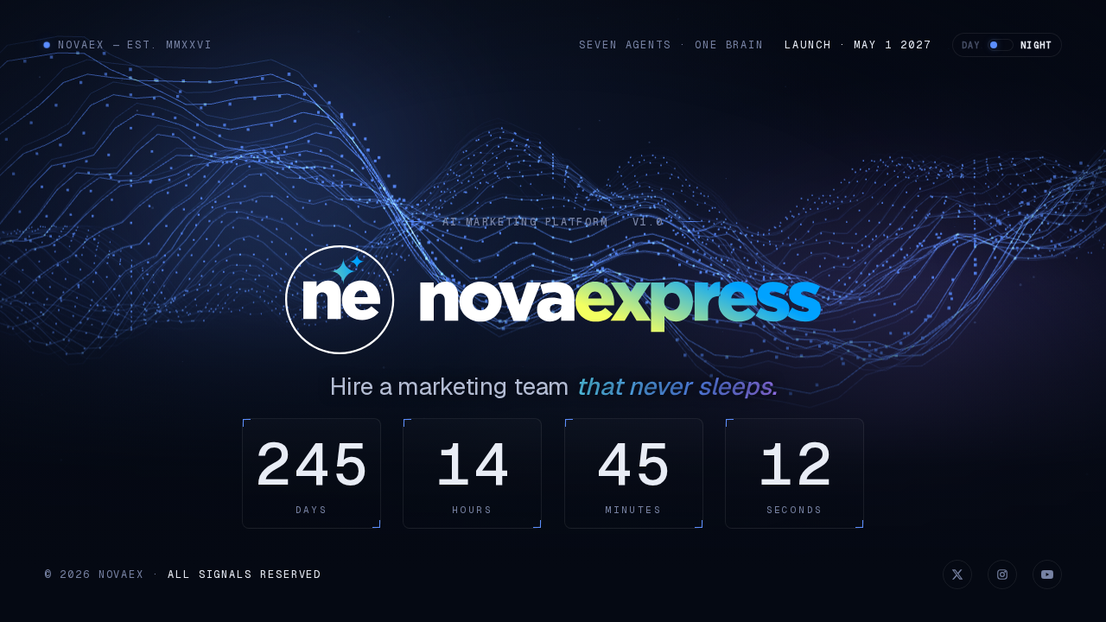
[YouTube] (1047, 574)
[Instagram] (1002, 574)
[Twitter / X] (957, 574)
